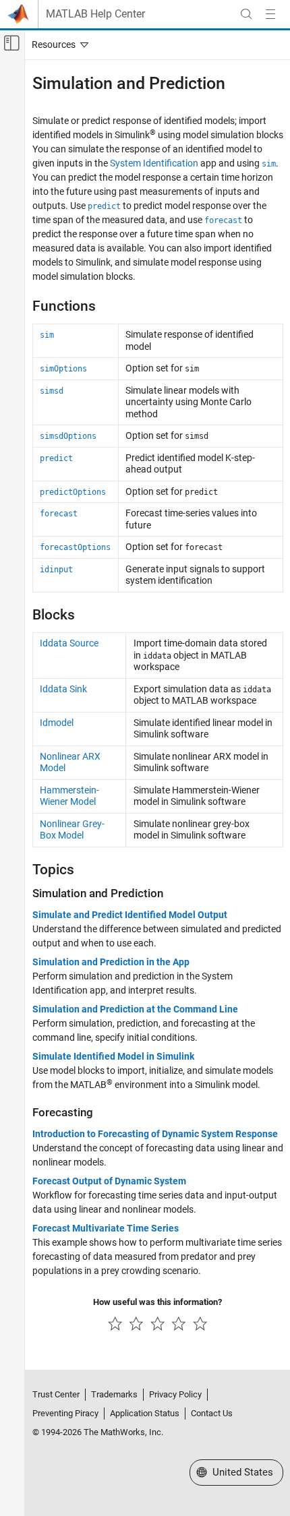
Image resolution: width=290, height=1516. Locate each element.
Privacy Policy (175, 1394)
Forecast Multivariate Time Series (105, 1228)
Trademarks (114, 1394)
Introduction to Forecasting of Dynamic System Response (155, 1133)
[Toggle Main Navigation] (270, 14)
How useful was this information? (157, 1302)
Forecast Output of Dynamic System (109, 1181)
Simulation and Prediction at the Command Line (135, 1009)
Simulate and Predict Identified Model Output (129, 914)
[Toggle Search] (246, 14)
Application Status (144, 1413)
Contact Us (212, 1413)
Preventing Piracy (65, 1413)
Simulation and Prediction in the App (111, 962)
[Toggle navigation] (57, 44)
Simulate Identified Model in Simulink (113, 1056)
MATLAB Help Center (95, 14)
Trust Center (56, 1394)
